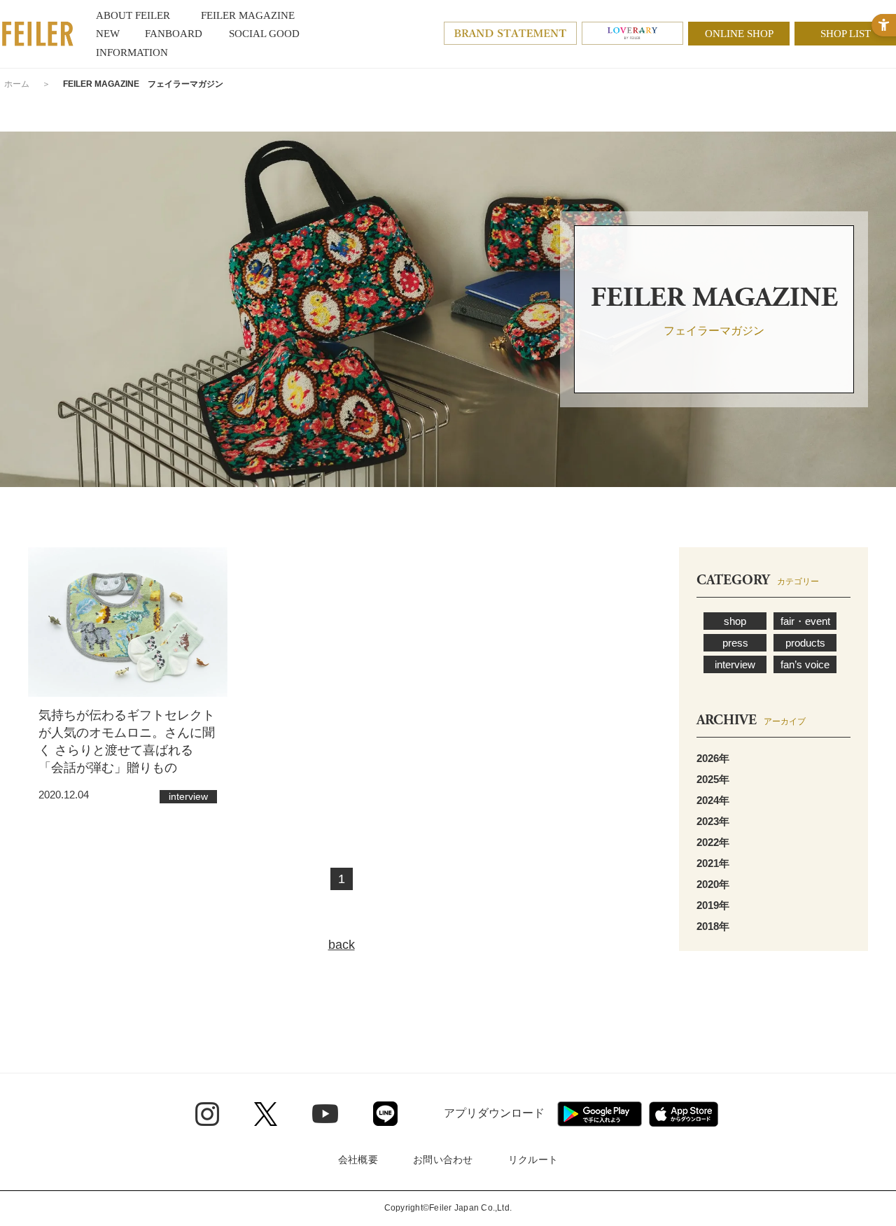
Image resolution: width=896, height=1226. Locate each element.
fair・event (805, 621)
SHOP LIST (845, 33)
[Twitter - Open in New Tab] (265, 1114)
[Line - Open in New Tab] (385, 1113)
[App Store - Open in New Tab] (683, 1114)
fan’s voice (805, 664)
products (805, 643)
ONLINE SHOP (739, 33)
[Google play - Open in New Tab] (599, 1114)
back (341, 945)
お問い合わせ (443, 1159)
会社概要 (358, 1159)
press (735, 643)
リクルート (533, 1159)
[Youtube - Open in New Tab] (325, 1113)
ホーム (16, 84)
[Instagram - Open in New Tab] (207, 1114)
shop (735, 621)
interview (735, 664)
